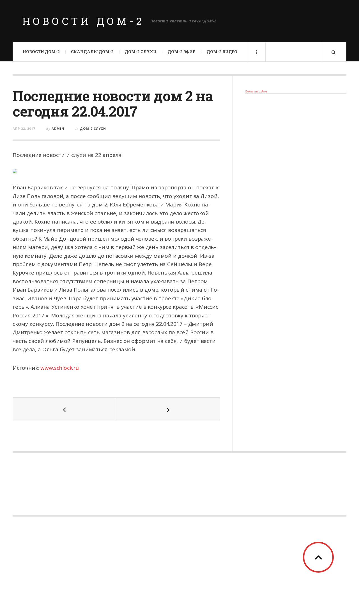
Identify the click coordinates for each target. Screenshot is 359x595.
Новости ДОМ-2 (83, 21)
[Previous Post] (64, 409)
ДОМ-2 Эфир (181, 51)
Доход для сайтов (256, 91)
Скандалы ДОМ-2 (92, 51)
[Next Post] (168, 409)
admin (58, 128)
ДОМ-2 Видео (222, 51)
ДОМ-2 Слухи (141, 51)
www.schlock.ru (59, 367)
